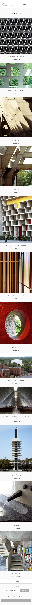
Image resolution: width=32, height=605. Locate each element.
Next (17, 581)
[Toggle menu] (29, 4)
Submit (24, 590)
